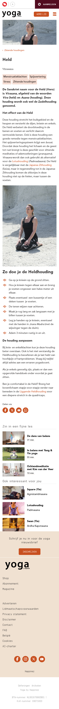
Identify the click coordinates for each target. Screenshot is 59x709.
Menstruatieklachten (15, 77)
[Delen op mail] (19, 410)
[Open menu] (53, 14)
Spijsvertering (38, 77)
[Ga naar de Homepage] (12, 14)
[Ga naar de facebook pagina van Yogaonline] (17, 659)
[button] (47, 4)
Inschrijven (30, 551)
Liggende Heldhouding (33, 391)
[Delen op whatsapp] (25, 410)
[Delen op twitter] (12, 410)
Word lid (41, 13)
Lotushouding (20, 161)
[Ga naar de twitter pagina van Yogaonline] (34, 659)
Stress (6, 82)
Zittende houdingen (14, 50)
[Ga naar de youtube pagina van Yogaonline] (42, 659)
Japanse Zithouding (40, 165)
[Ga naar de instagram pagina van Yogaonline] (25, 659)
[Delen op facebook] (5, 410)
